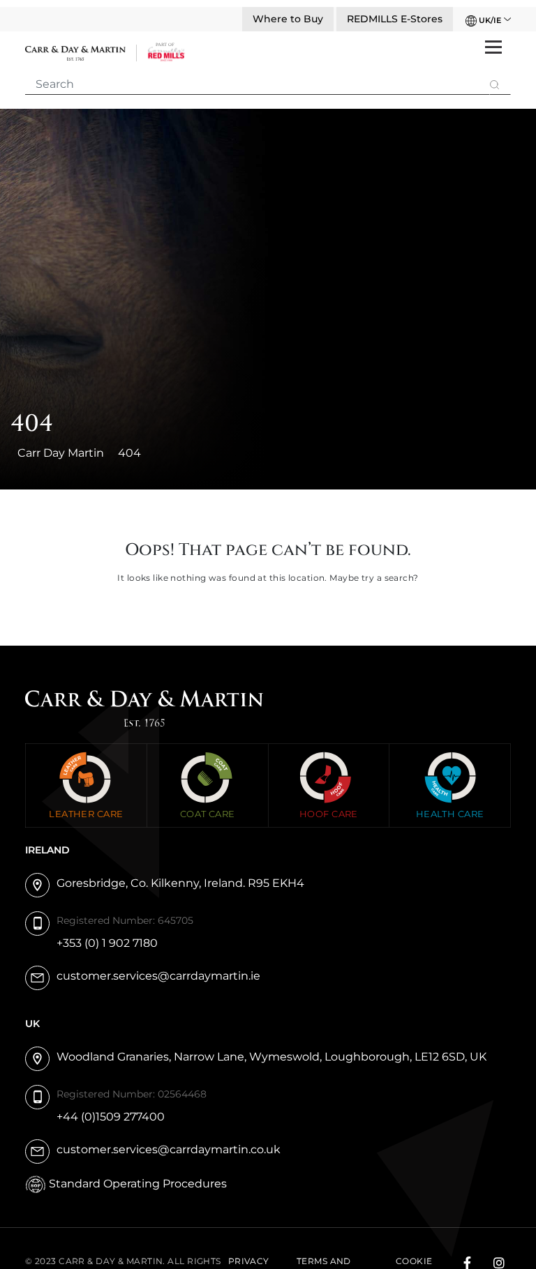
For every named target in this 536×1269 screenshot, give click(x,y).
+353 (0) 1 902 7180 (107, 943)
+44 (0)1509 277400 (111, 1116)
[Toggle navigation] (493, 45)
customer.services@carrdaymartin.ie (158, 975)
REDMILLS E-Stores (394, 19)
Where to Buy (288, 19)
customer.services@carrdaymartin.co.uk (169, 1149)
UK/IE (489, 20)
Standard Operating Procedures (138, 1183)
